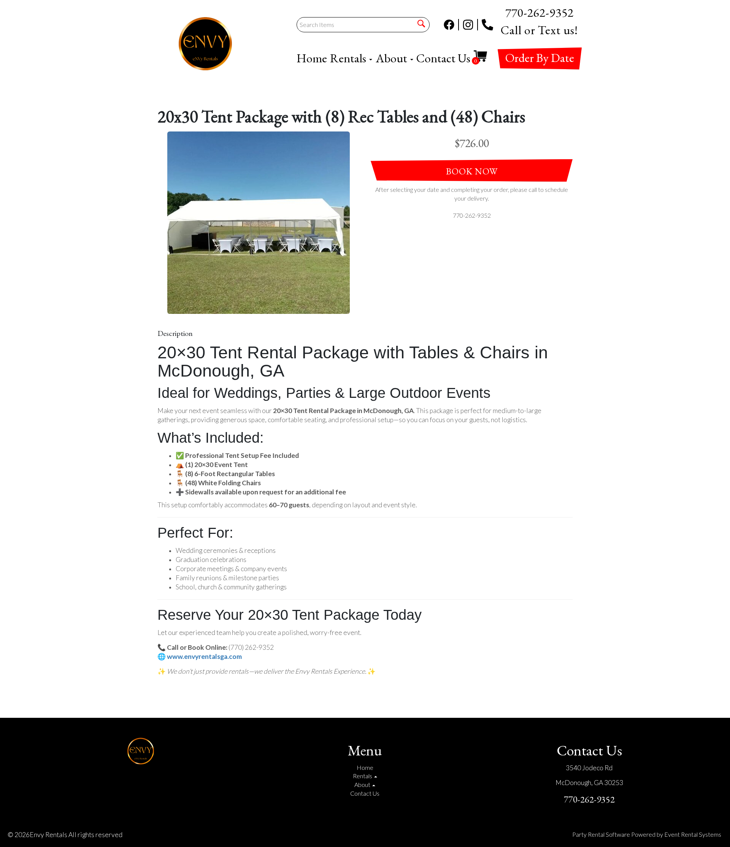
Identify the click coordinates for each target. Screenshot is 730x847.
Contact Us (443, 58)
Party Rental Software (601, 834)
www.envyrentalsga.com (204, 656)
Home (312, 58)
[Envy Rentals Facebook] (451, 24)
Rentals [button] (349, 58)
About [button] (392, 58)
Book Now (472, 171)
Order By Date (539, 58)
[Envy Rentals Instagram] (470, 24)
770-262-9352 (589, 799)
